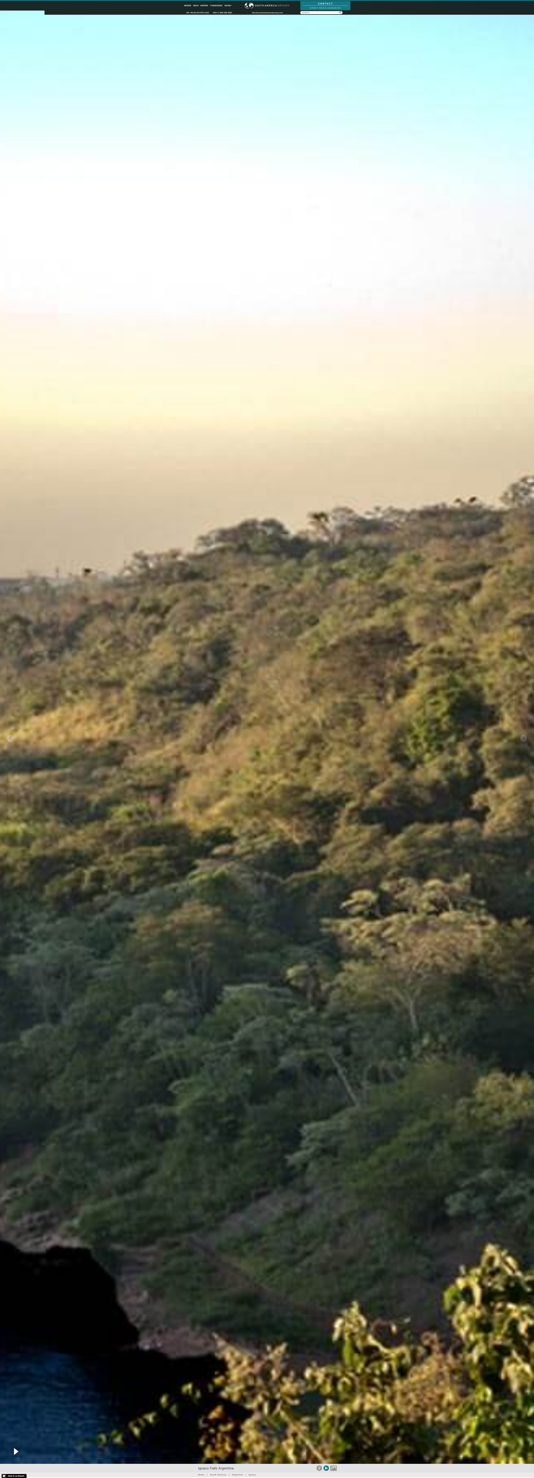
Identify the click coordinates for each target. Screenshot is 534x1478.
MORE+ (228, 5)
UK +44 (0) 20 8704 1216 (197, 13)
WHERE (187, 5)
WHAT (196, 5)
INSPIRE (204, 5)
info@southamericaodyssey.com (267, 13)
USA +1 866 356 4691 (222, 13)
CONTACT (325, 5)
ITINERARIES (216, 5)
